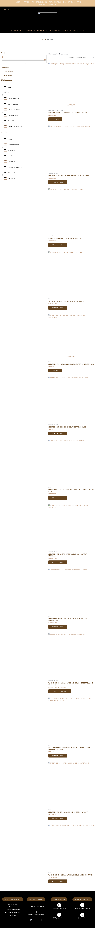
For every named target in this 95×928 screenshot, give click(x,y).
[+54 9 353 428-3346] (59, 905)
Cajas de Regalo (18, 30)
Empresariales (32, 30)
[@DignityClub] (82, 915)
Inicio (44, 39)
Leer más (55, 119)
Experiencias (45, 30)
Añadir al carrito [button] (57, 182)
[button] (87, 9)
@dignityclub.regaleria (82, 908)
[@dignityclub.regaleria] (82, 905)
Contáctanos (78, 30)
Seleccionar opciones (59, 691)
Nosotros (67, 30)
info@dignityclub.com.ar (59, 918)
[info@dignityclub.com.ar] (59, 915)
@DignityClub (82, 918)
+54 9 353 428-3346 (59, 908)
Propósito (56, 30)
